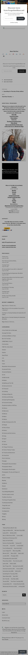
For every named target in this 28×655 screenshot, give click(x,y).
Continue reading (14, 22)
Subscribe (20, 18)
